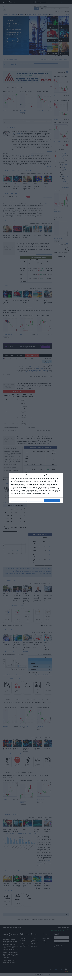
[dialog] (36, 488)
